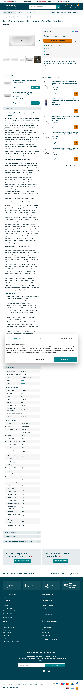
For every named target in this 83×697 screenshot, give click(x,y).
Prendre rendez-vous (66, 12)
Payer (5, 603)
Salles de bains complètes (10, 625)
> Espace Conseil (47, 615)
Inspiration (20, 12)
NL (78, 1)
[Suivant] (38, 40)
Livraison (6, 606)
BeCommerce (46, 635)
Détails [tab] (42, 338)
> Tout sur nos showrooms (49, 639)
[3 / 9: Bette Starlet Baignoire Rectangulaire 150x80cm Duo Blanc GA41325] (22, 59)
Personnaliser (40, 359)
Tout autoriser (65, 359)
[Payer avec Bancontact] (72, 683)
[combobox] (42, 7)
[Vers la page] (78, 164)
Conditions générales (22, 685)
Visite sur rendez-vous (48, 598)
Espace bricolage (47, 611)
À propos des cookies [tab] (66, 338)
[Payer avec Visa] (58, 683)
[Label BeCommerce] (72, 688)
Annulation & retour (8, 608)
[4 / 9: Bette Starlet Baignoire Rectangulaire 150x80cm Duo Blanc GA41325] (29, 59)
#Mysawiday (7, 638)
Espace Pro (76, 12)
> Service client (7, 617)
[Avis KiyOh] (53, 683)
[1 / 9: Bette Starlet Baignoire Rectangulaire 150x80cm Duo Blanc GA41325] (6, 59)
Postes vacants (46, 630)
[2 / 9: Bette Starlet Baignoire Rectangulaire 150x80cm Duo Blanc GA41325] (14, 59)
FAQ (12, 586)
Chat (51, 586)
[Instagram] (49, 671)
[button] (75, 41)
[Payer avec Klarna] (67, 688)
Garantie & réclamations (10, 611)
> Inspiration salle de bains (11, 642)
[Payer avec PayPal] (77, 683)
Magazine (6, 635)
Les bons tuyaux (47, 608)
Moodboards (7, 630)
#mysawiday (33, 12)
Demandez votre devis (48, 600)
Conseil (26, 12)
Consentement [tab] (17, 338)
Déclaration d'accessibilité (10, 687)
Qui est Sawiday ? (47, 627)
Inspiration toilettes (8, 627)
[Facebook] (44, 671)
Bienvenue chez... (8, 633)
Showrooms (55, 12)
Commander (6, 600)
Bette (22, 381)
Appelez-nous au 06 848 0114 (72, 585)
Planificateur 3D (46, 603)
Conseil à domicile (47, 606)
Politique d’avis (7, 613)
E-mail (32, 586)
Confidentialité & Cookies (37, 685)
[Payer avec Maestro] (63, 683)
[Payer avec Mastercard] (67, 683)
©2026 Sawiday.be (8, 685)
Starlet (23, 384)
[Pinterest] (46, 671)
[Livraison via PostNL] (77, 688)
